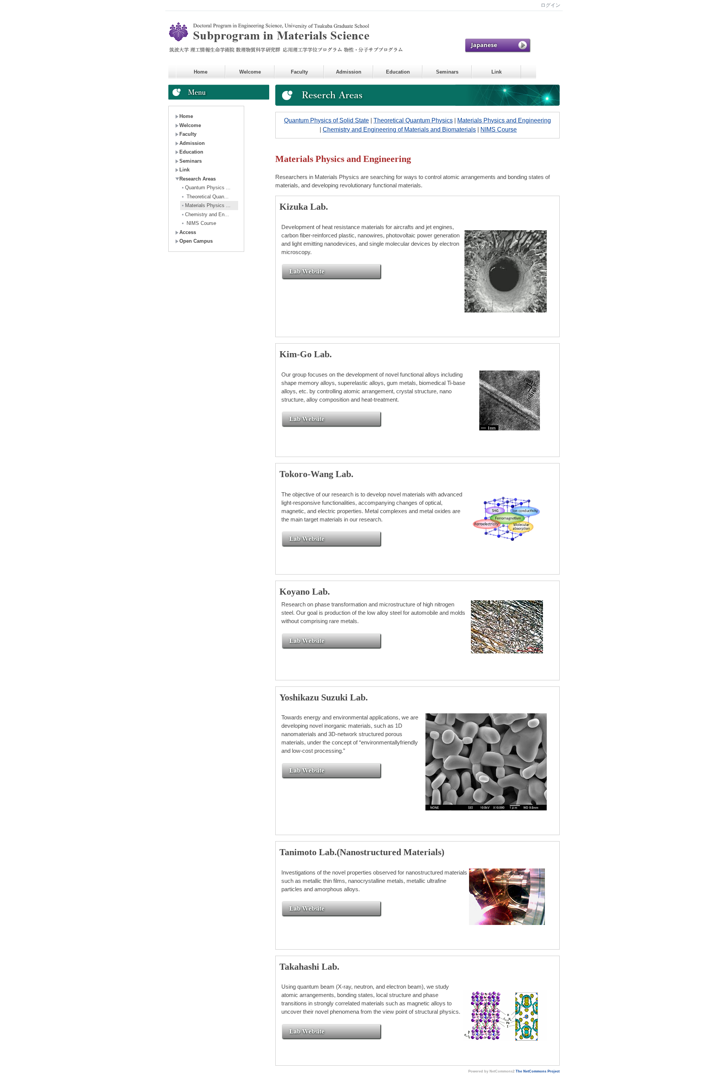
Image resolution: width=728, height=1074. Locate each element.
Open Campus (196, 241)
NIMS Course (200, 223)
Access (187, 232)
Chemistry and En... (207, 214)
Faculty (299, 72)
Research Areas (197, 179)
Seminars (447, 72)
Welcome (250, 72)
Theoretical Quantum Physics (413, 120)
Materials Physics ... (208, 205)
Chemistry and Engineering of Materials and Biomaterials (399, 129)
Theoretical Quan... (207, 196)
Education (398, 72)
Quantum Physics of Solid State (326, 120)
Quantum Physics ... (208, 187)
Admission (348, 72)
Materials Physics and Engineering (504, 120)
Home (200, 72)
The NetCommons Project (538, 1071)
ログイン (550, 5)
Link (496, 72)
